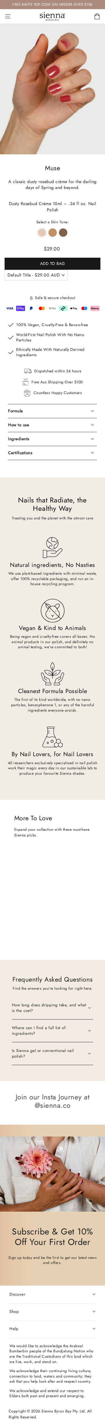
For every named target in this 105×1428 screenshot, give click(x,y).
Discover (17, 1294)
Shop (14, 1311)
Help (13, 1329)
